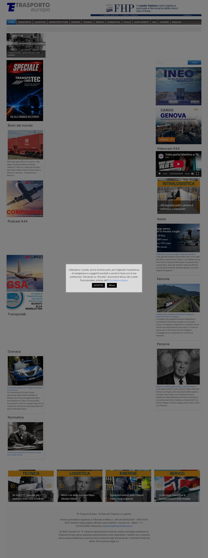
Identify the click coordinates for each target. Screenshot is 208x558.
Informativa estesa (117, 280)
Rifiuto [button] (112, 285)
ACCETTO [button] (98, 285)
